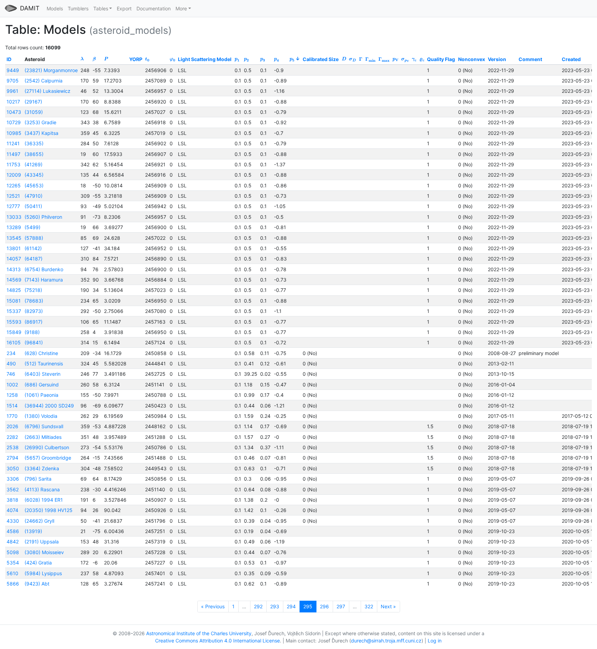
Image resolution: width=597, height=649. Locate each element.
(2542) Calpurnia (44, 80)
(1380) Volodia (41, 416)
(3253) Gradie (40, 122)
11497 (13, 154)
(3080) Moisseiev (44, 552)
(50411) (33, 206)
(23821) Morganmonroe (51, 70)
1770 (12, 416)
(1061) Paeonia (41, 395)
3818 (12, 500)
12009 (14, 175)
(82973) (34, 311)
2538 (13, 447)
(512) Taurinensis (44, 363)
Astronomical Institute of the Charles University (199, 633)
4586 (13, 531)
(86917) (33, 322)
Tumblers (78, 8)
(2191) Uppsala (42, 541)
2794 (12, 458)
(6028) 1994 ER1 (44, 500)
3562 (13, 489)
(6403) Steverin (42, 374)
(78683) (34, 301)
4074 (12, 510)
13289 (14, 227)
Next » (388, 606)
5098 (13, 552)
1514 (12, 406)
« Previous (213, 606)
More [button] (181, 8)
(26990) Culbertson (47, 447)
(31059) (34, 112)
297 (341, 606)
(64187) (33, 259)
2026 (12, 426)
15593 (14, 322)
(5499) (32, 227)
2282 (12, 437)
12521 (13, 196)
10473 (14, 112)
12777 (13, 206)
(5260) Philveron (43, 217)
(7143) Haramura (44, 280)
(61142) (33, 248)
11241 (13, 143)
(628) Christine (41, 353)
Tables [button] (100, 8)
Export (124, 8)
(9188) (32, 332)
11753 (13, 164)
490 (11, 363)
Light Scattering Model (204, 59)
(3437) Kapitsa (41, 133)
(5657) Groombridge (48, 458)
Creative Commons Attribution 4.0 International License (217, 640)
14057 (14, 259)
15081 (14, 301)
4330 (13, 521)
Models (55, 8)
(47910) (33, 196)
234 (11, 353)
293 (274, 606)
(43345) (34, 175)
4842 (13, 541)
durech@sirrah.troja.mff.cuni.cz (386, 640)
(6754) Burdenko (44, 269)
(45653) (34, 185)
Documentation (153, 8)
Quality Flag (441, 59)
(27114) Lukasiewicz (47, 91)
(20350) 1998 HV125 (49, 510)
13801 (14, 248)
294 (291, 606)
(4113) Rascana (42, 489)
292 (258, 606)
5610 (12, 573)
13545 (14, 238)
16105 (14, 342)
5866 (13, 584)
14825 (14, 290)
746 (11, 374)
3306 (13, 479)
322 (368, 606)
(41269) (33, 164)
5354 (13, 563)
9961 (12, 91)
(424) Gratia (38, 563)
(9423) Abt (37, 584)
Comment (530, 59)
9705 (13, 80)
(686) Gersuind (42, 384)
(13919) (33, 531)
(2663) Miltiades (43, 437)
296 (324, 606)
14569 (14, 280)
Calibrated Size (321, 59)
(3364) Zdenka (42, 468)
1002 (12, 384)
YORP (135, 59)
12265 (14, 185)
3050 (13, 468)
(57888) (34, 238)
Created (571, 59)
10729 (14, 122)
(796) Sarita (38, 479)
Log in (435, 640)
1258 (12, 395)
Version (497, 59)
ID (9, 59)
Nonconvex (471, 59)
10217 (13, 102)
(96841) (34, 342)
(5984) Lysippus (43, 573)
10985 (14, 133)
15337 (14, 311)
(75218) (33, 290)
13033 (14, 217)
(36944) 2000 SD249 (49, 406)
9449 (13, 70)
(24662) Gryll (39, 521)
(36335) (34, 143)
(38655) (34, 154)
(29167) (33, 102)
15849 (14, 332)
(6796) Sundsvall (44, 426)
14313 (14, 269)
